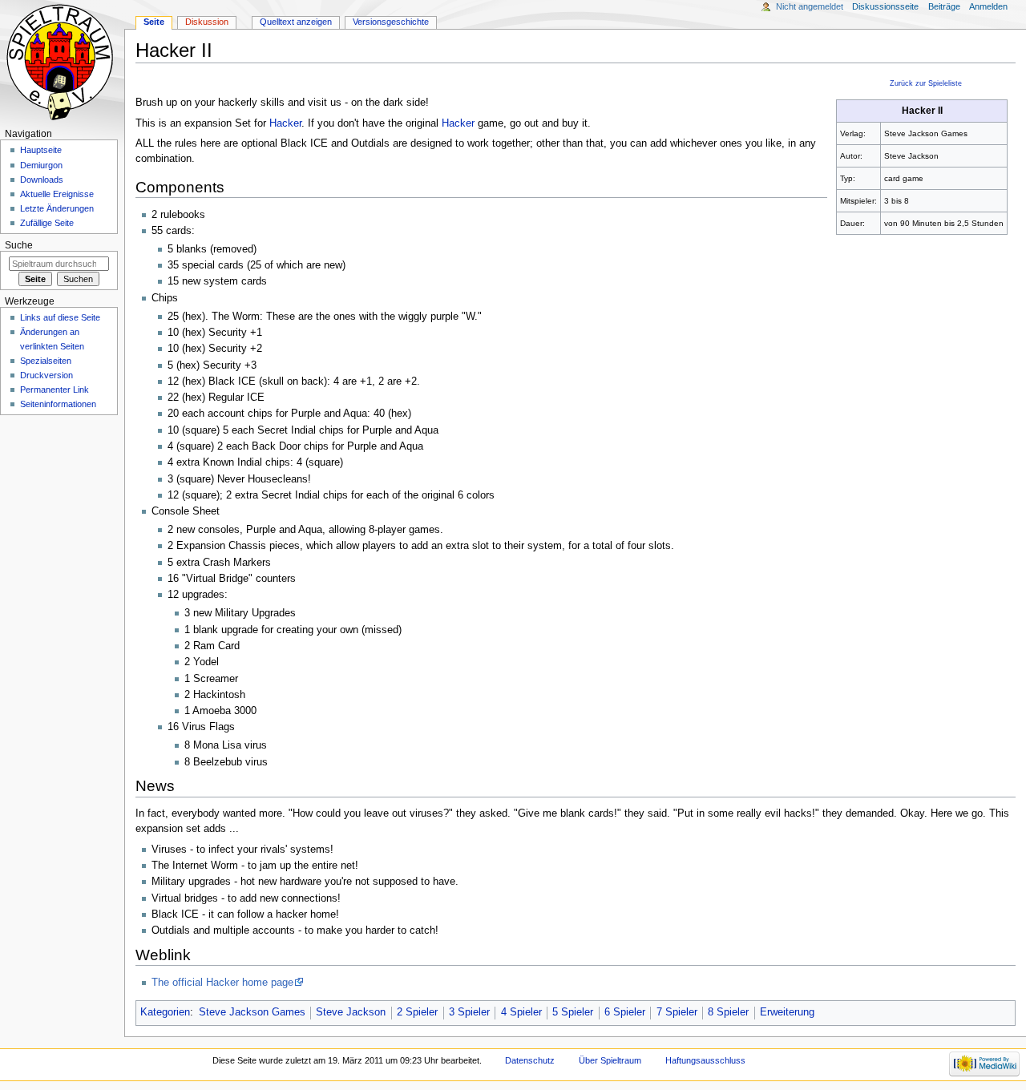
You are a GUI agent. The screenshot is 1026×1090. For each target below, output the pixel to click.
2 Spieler (417, 1012)
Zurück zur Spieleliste (926, 83)
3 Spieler (469, 1012)
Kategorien (165, 1012)
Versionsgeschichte (391, 21)
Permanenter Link (54, 389)
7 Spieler (676, 1012)
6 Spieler (624, 1012)
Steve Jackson (351, 1012)
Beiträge (944, 6)
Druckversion (46, 375)
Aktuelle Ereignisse (57, 194)
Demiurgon (41, 165)
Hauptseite (41, 150)
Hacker (285, 123)
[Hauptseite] (62, 62)
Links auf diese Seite (60, 317)
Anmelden (988, 6)
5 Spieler (572, 1012)
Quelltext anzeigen (296, 21)
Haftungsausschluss (705, 1060)
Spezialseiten (45, 360)
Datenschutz (530, 1060)
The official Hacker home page (222, 982)
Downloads (41, 179)
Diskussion (206, 21)
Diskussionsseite (885, 6)
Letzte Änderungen (57, 208)
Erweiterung (787, 1012)
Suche (19, 245)
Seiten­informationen (58, 404)
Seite (153, 21)
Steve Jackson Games (252, 1012)
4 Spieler (521, 1012)
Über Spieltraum (610, 1060)
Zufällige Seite (47, 223)
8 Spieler (728, 1012)
